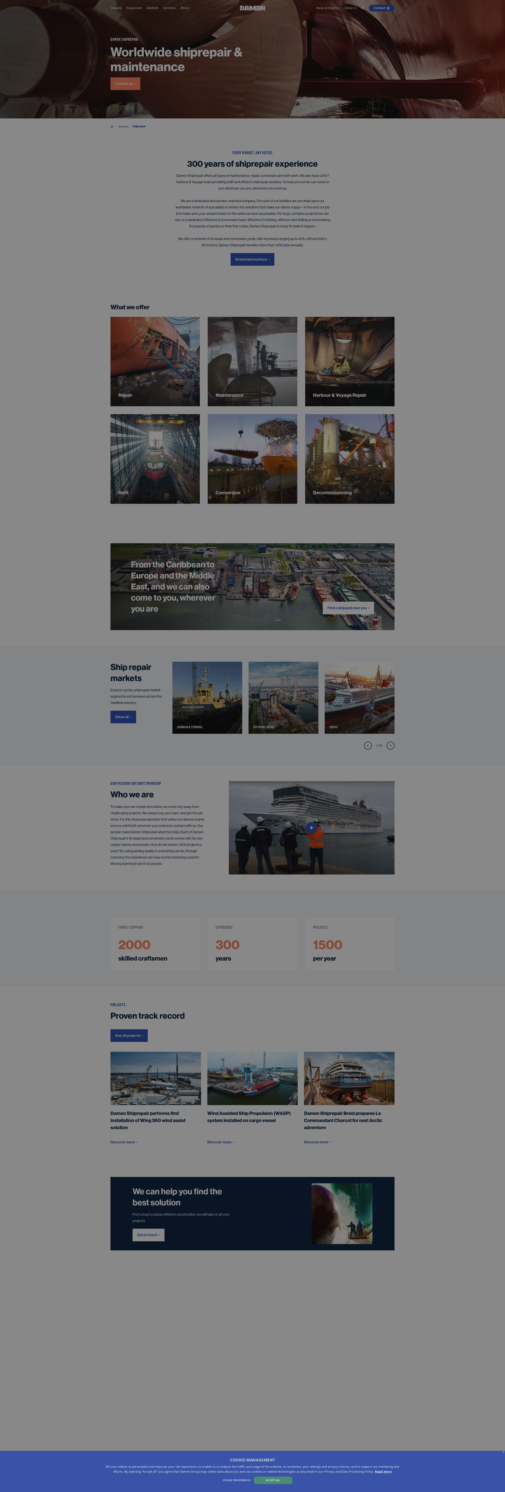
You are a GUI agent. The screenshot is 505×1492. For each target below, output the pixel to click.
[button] (169, 1480)
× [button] (503, 1452)
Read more (383, 1471)
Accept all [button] (273, 1480)
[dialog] (252, 1471)
